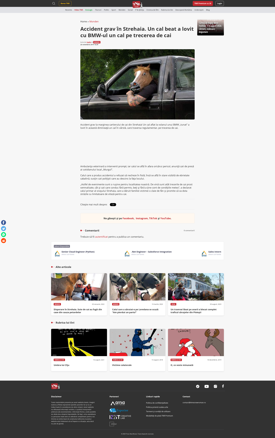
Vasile (89, 42)
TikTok (153, 218)
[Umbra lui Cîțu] (79, 350)
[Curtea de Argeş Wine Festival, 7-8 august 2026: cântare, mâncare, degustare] (210, 27)
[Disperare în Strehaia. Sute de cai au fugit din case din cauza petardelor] (79, 294)
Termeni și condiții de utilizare (158, 411)
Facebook (128, 218)
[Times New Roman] (137, 4)
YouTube (165, 218)
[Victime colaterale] (137, 350)
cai (113, 205)
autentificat (101, 236)
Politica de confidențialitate (157, 403)
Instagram (142, 218)
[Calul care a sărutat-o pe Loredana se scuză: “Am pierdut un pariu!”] (137, 294)
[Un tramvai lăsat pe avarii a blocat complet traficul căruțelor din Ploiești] (196, 294)
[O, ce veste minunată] (196, 350)
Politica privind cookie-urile (157, 407)
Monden (94, 21)
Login (219, 3)
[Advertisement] (137, 147)
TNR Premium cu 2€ (202, 3)
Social (173, 304)
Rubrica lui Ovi (59, 360)
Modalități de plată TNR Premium (159, 416)
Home (83, 21)
